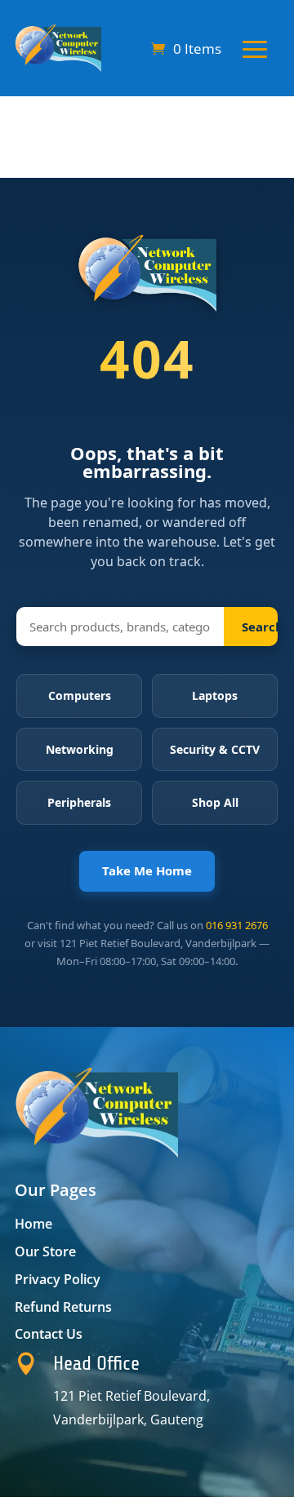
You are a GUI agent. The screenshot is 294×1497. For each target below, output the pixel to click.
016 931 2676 (237, 925)
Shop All (215, 802)
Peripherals (79, 802)
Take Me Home (147, 870)
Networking (80, 749)
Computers (79, 695)
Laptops (215, 695)
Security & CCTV (215, 749)
